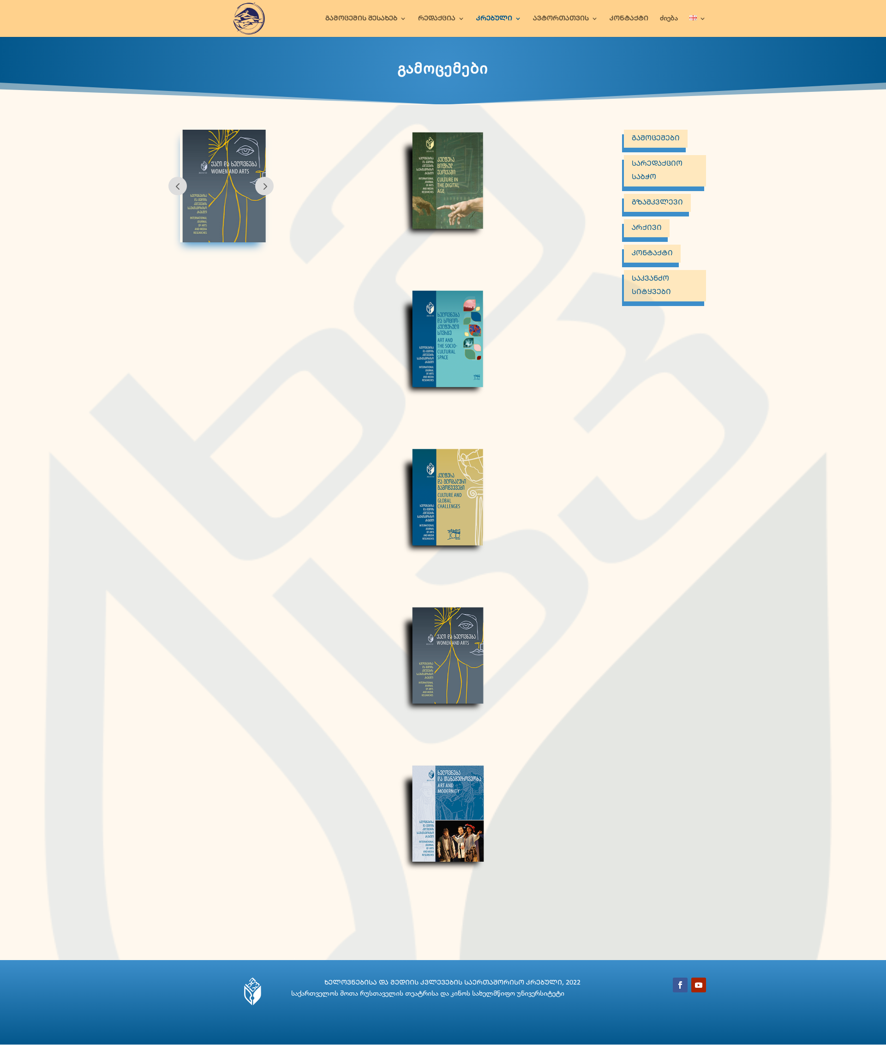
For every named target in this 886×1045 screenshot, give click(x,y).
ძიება (669, 18)
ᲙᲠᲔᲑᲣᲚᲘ (494, 18)
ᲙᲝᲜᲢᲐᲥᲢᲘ (629, 18)
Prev (177, 186)
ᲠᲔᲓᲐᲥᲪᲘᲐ (436, 18)
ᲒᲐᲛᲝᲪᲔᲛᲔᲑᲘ (656, 138)
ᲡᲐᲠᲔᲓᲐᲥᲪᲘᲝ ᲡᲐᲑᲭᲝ (657, 170)
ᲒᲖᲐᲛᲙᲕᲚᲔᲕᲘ (657, 202)
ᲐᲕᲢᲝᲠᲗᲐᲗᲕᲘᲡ (561, 18)
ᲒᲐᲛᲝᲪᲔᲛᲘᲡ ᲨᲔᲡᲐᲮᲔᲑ (361, 18)
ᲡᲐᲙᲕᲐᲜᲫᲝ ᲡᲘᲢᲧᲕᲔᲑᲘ (651, 285)
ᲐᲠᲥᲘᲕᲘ (647, 228)
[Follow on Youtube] (698, 985)
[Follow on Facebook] (680, 985)
